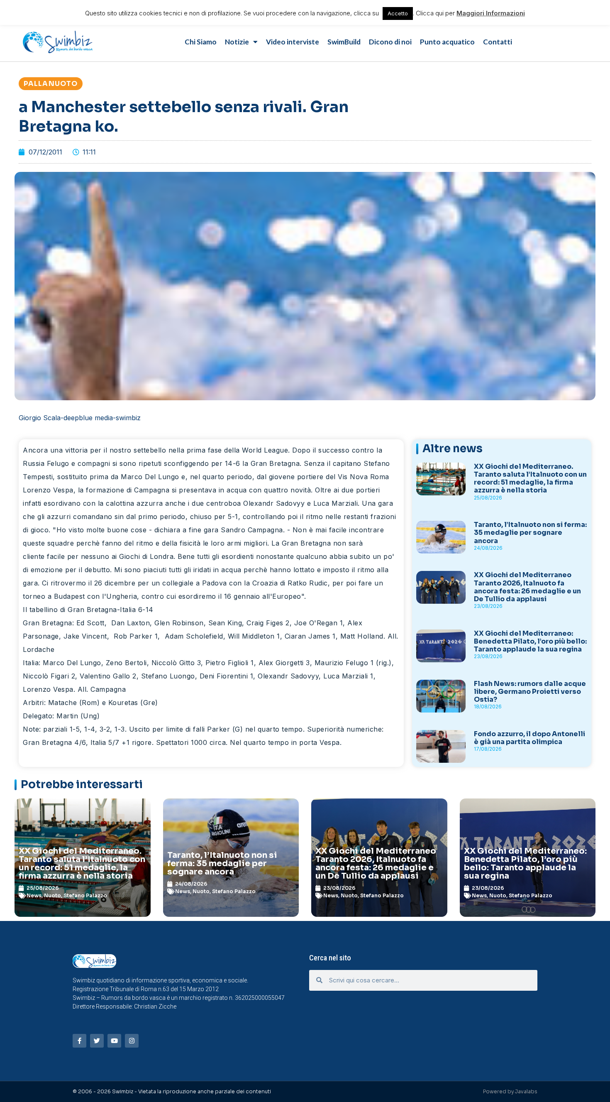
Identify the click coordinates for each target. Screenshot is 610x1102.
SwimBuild (344, 41)
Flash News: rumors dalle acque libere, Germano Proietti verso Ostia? (530, 691)
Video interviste (292, 41)
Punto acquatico (447, 41)
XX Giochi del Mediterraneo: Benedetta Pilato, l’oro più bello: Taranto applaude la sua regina (530, 641)
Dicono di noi (390, 41)
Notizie (237, 41)
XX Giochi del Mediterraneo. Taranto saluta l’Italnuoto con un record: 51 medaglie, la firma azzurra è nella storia (530, 478)
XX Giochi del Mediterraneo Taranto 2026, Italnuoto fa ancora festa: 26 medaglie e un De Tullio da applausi (527, 587)
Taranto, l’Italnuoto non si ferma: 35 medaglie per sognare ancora (530, 532)
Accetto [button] (398, 13)
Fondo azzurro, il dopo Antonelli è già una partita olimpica (529, 738)
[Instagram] (132, 1041)
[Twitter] (97, 1041)
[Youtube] (114, 1041)
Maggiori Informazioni (490, 13)
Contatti (497, 41)
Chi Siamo (201, 41)
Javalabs (526, 1091)
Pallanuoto (51, 83)
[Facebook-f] (79, 1041)
